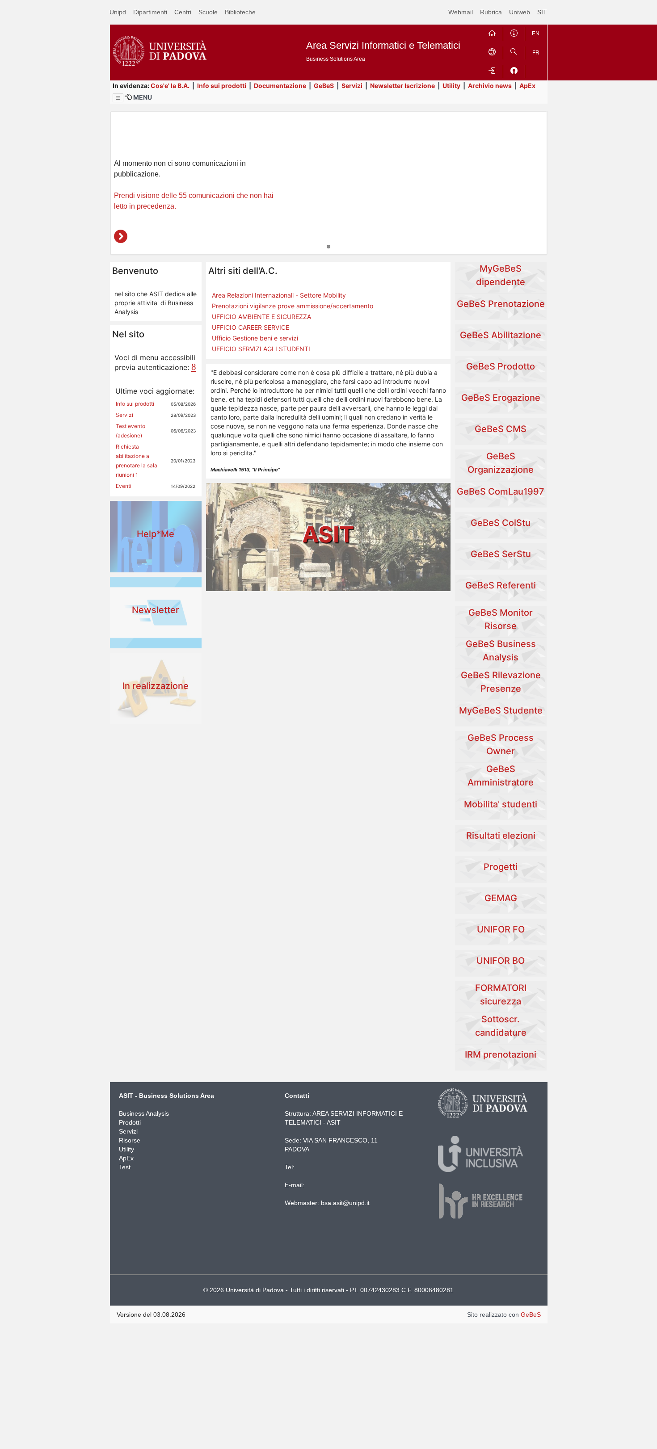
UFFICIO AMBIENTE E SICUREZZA (261, 316)
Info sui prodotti (221, 85)
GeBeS (324, 85)
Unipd (118, 12)
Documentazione (280, 85)
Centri (182, 12)
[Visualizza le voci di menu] (118, 97)
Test (125, 1167)
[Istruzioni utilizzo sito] (514, 32)
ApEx (527, 85)
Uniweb (519, 12)
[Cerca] (514, 51)
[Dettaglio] (120, 236)
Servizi (351, 85)
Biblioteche (240, 12)
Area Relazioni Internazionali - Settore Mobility (279, 295)
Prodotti (130, 1122)
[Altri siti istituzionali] (492, 51)
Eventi (123, 486)
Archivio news (490, 85)
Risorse (129, 1140)
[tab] (328, 246)
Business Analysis (144, 1113)
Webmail (460, 12)
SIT (542, 12)
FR (535, 53)
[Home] (492, 32)
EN (535, 33)
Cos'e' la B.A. (170, 85)
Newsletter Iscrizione (402, 85)
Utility (451, 85)
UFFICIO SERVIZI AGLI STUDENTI (261, 349)
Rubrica (491, 12)
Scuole (208, 12)
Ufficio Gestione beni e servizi (255, 338)
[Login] (492, 69)
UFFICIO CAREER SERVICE (250, 327)
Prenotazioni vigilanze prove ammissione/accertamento (292, 306)
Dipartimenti (150, 12)
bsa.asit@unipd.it (345, 1202)
